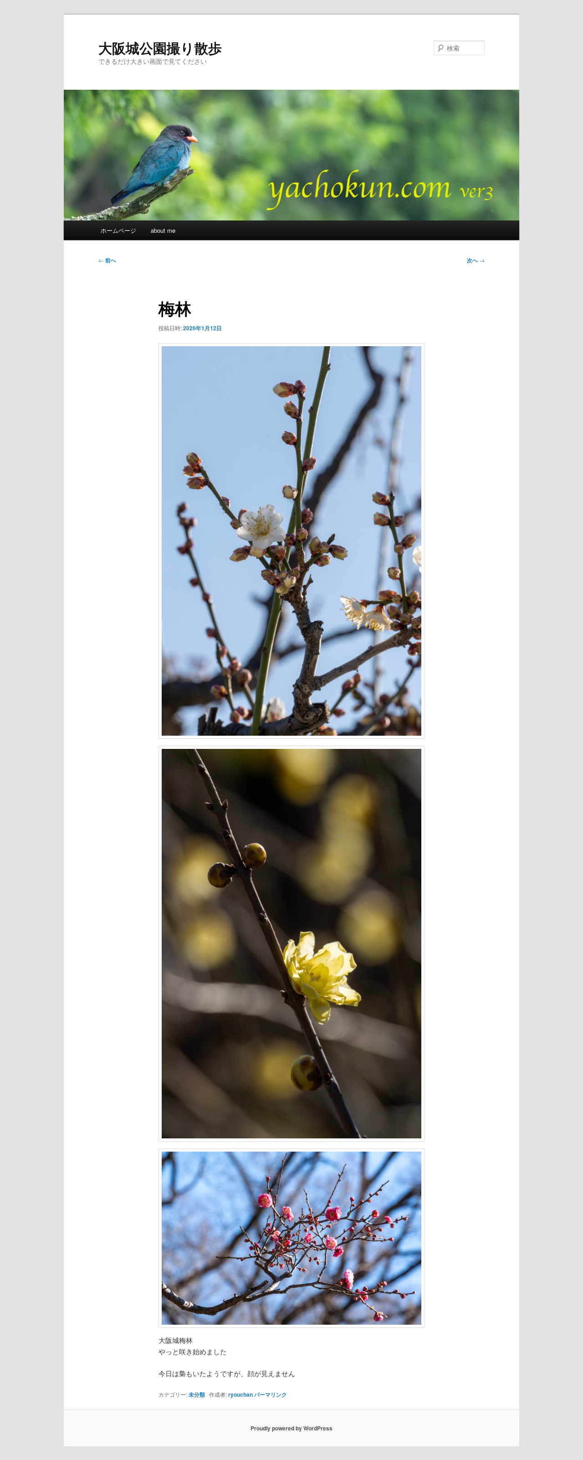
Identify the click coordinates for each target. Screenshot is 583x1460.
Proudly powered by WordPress (291, 1428)
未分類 (197, 1394)
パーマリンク (270, 1394)
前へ (107, 260)
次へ (476, 260)
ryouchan (240, 1394)
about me (163, 230)
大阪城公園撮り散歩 (160, 47)
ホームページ (118, 230)
